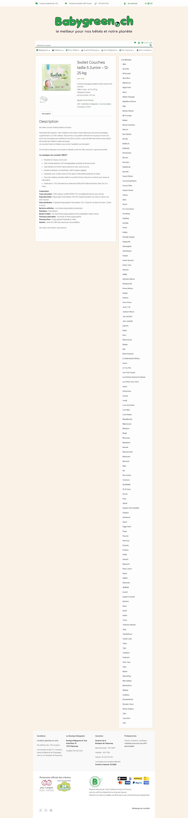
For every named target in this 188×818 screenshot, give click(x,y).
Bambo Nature (128, 111)
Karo (124, 335)
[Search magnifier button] (150, 45)
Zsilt (124, 723)
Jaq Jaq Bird (127, 316)
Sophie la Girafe (129, 597)
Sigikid (125, 578)
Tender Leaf (127, 639)
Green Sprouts (128, 260)
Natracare (126, 457)
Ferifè (125, 228)
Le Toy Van (127, 368)
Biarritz (125, 130)
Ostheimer (126, 517)
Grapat (125, 256)
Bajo (124, 106)
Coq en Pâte (127, 186)
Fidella (125, 232)
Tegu (124, 629)
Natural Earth (128, 452)
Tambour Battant (129, 625)
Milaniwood (127, 424)
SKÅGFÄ (126, 587)
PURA (125, 555)
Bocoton (126, 162)
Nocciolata (127, 475)
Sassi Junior (127, 569)
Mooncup (126, 438)
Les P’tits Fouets (129, 373)
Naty (124, 466)
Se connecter (132, 3)
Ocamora (126, 480)
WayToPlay (127, 676)
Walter (125, 672)
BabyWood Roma (129, 101)
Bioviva (125, 158)
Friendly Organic (129, 237)
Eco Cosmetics (128, 209)
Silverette (126, 583)
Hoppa (125, 293)
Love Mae (126, 410)
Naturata (126, 461)
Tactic (125, 620)
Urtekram (126, 657)
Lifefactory (127, 391)
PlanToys (126, 541)
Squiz (125, 606)
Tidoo (125, 643)
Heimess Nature (129, 279)
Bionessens (127, 153)
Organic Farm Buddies (131, 508)
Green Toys (127, 265)
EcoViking (126, 214)
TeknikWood (127, 634)
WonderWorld (128, 699)
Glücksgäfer (127, 246)
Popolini (126, 545)
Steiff (125, 611)
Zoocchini (126, 718)
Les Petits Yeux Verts (131, 382)
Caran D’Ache (128, 176)
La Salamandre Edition (131, 358)
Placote (125, 536)
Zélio (124, 714)
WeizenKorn (127, 686)
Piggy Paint (127, 527)
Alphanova (127, 83)
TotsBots (126, 653)
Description (46, 114)
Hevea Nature (128, 288)
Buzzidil (126, 172)
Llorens (125, 396)
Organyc (126, 513)
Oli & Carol (127, 489)
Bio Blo (125, 139)
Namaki (125, 447)
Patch (125, 522)
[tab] (46, 114)
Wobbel (125, 690)
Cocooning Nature (130, 181)
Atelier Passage (129, 97)
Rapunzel (126, 564)
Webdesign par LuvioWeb (141, 808)
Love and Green (129, 405)
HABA (125, 274)
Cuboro (125, 195)
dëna (124, 200)
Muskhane (126, 443)
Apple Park (127, 88)
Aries (125, 92)
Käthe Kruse (127, 340)
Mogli (125, 433)
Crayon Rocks (128, 190)
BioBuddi (126, 148)
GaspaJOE (126, 242)
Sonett (125, 592)
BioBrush (126, 144)
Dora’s (125, 204)
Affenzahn (127, 74)
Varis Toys (127, 662)
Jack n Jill (126, 307)
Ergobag (126, 218)
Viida (124, 667)
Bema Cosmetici (129, 125)
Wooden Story (128, 704)
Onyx (124, 499)
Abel (124, 64)
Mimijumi (126, 429)
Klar (124, 349)
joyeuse (125, 326)
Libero (125, 387)
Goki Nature (127, 251)
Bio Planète (127, 134)
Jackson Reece (128, 312)
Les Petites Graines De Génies (134, 377)
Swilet (88, 107)
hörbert (125, 298)
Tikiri (124, 648)
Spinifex (126, 601)
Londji (125, 400)
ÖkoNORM (126, 485)
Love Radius (127, 415)
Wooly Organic (128, 709)
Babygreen (94, 25)
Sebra (125, 573)
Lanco (125, 363)
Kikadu (125, 344)
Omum (125, 494)
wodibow (126, 695)
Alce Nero (126, 78)
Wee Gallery (127, 681)
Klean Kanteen (128, 354)
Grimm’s (126, 270)
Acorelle (126, 69)
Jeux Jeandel (128, 321)
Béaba (125, 120)
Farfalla (125, 223)
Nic (124, 471)
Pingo (125, 531)
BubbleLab (126, 167)
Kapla (125, 330)
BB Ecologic (127, 116)
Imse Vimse (127, 302)
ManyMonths (127, 419)
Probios (125, 550)
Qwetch (125, 559)
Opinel (125, 503)
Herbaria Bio (127, 284)
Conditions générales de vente (47, 741)
